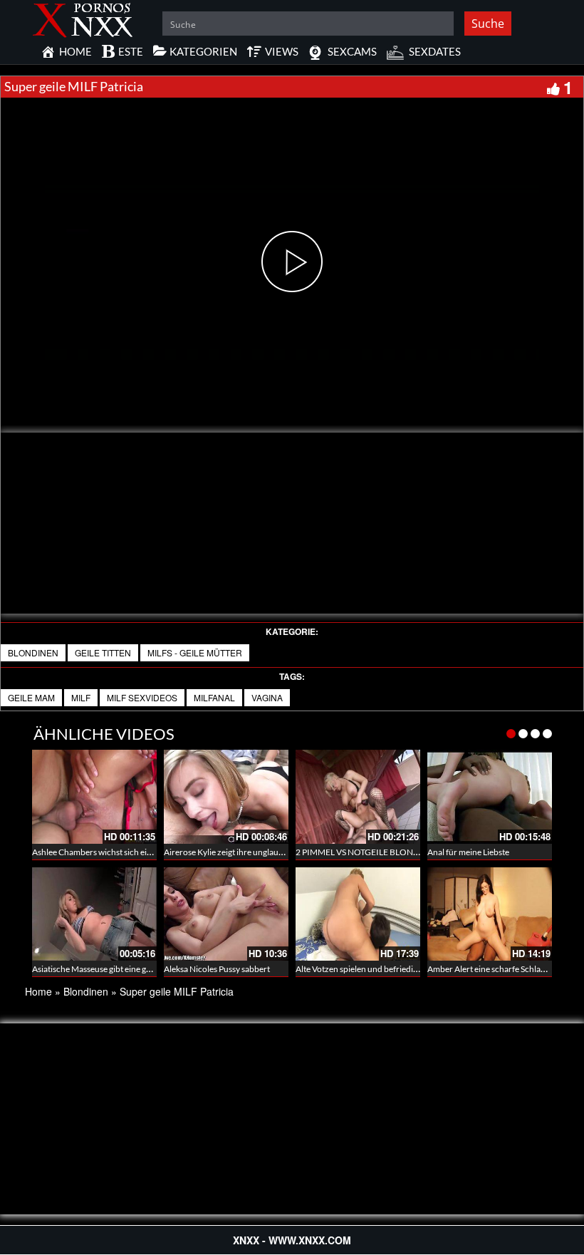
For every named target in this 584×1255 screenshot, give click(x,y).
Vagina (267, 697)
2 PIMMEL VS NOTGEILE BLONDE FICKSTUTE (383, 852)
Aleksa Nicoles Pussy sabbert (217, 969)
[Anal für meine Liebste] (489, 796)
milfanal (214, 697)
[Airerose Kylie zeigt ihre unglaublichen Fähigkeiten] (226, 796)
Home (38, 991)
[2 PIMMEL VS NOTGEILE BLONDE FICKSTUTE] (358, 796)
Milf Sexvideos (142, 697)
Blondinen (33, 652)
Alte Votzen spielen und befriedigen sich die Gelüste (391, 969)
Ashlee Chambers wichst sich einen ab (102, 852)
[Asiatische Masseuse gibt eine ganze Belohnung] (94, 912)
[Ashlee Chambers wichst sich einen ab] (94, 796)
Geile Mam (31, 697)
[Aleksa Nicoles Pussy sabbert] (226, 914)
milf (80, 697)
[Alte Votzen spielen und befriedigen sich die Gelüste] (358, 914)
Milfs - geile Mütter (194, 652)
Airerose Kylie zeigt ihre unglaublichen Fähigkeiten (257, 852)
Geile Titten (103, 652)
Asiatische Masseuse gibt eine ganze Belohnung (119, 969)
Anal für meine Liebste (468, 852)
